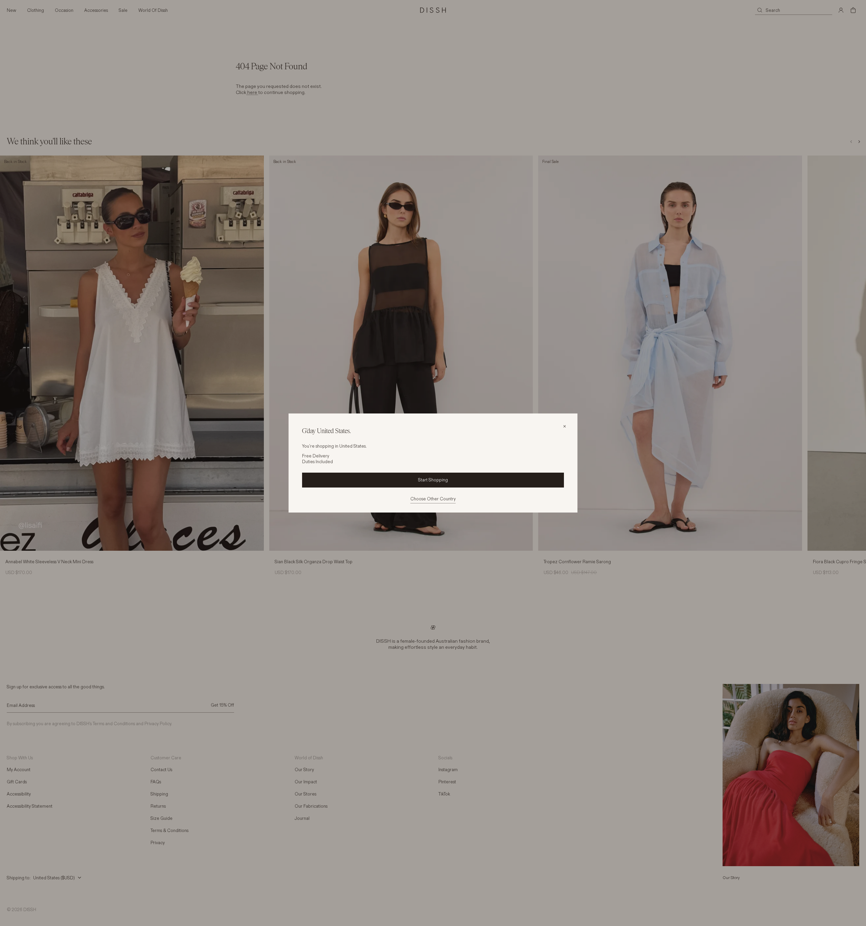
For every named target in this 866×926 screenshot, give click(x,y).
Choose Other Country (433, 498)
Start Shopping (433, 479)
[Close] (564, 426)
